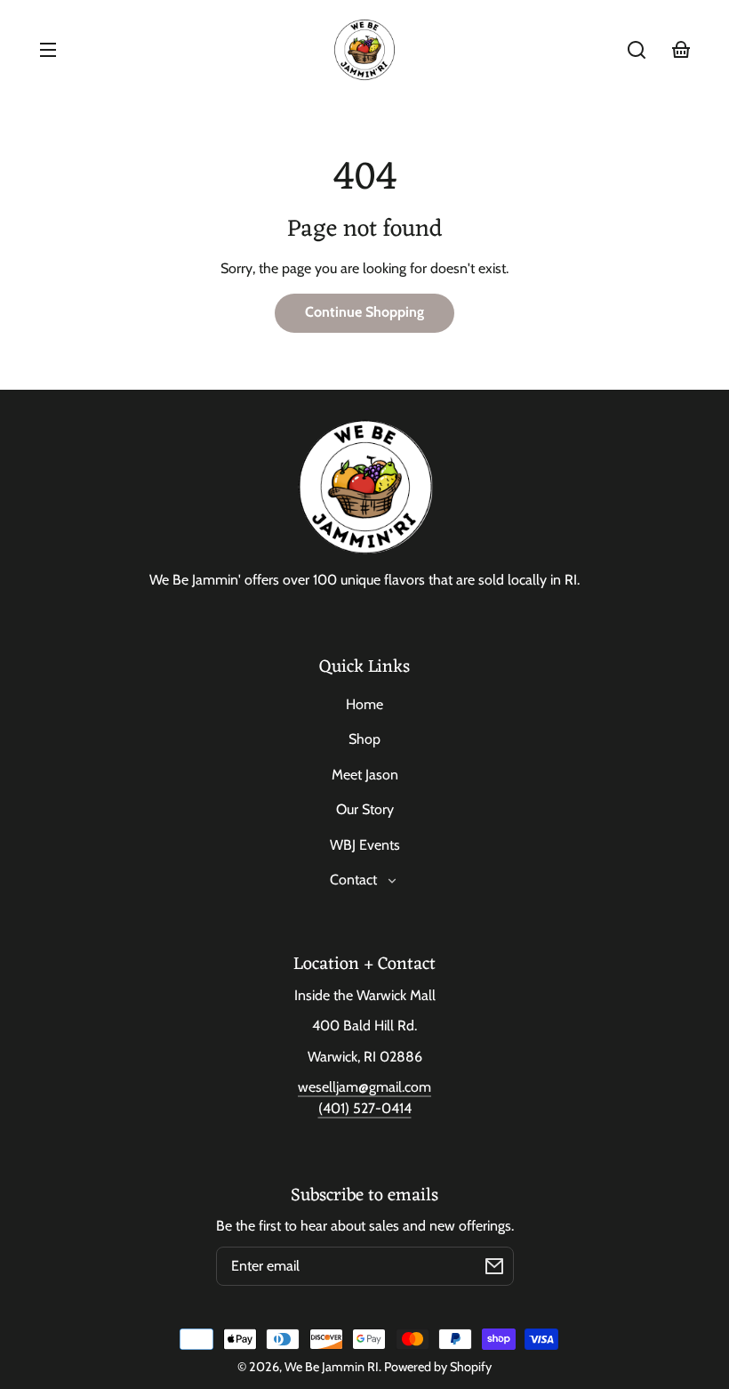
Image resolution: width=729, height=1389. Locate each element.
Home (364, 704)
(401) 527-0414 (365, 1108)
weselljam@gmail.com (364, 1086)
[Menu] (48, 49)
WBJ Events (365, 844)
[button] (636, 49)
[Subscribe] (494, 1266)
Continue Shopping (364, 311)
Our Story (365, 809)
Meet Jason (365, 774)
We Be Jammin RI (331, 1367)
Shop (364, 739)
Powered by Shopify (438, 1367)
